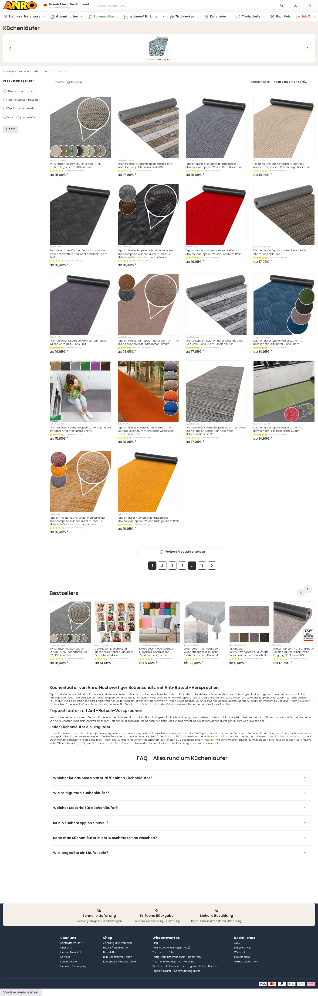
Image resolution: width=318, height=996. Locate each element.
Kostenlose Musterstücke (119, 961)
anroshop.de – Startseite (16, 71)
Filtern (11, 129)
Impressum (242, 956)
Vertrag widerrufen (246, 961)
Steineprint (213, 736)
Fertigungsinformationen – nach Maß (176, 956)
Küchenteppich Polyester (23, 99)
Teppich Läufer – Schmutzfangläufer (176, 970)
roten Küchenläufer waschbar (287, 736)
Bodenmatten (40, 71)
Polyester (96, 704)
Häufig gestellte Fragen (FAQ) (171, 947)
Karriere (65, 956)
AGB (237, 943)
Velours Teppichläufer (21, 117)
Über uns (66, 947)
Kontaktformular (70, 943)
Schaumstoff (150, 704)
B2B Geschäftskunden (117, 956)
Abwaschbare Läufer (20, 91)
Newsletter (109, 952)
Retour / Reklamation (116, 947)
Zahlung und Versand (117, 943)
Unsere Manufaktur (72, 952)
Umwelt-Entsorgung (73, 966)
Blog (155, 943)
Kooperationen (69, 961)
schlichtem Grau (117, 743)
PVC (82, 704)
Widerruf (239, 952)
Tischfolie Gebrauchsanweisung (173, 961)
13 (201, 565)
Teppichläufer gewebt (21, 108)
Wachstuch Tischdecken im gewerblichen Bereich (185, 966)
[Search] (282, 5)
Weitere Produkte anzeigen (185, 552)
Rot (75, 743)
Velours (171, 704)
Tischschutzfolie (163, 952)
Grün (95, 743)
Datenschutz (242, 947)
